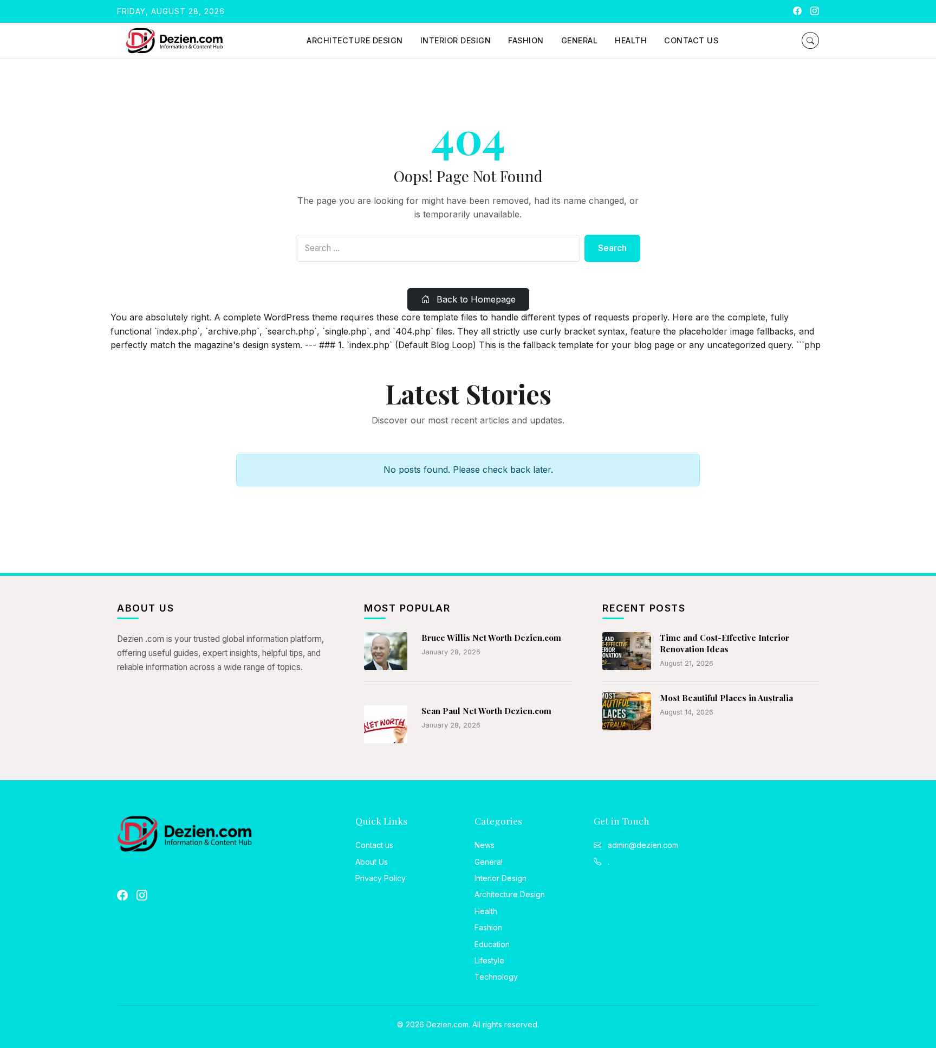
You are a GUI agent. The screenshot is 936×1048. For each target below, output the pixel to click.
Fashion (526, 40)
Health (631, 40)
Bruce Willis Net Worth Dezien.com (491, 637)
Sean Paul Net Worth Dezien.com (486, 710)
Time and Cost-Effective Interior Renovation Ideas (724, 643)
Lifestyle (489, 960)
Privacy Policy (380, 878)
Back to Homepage (475, 299)
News (484, 845)
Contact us (691, 40)
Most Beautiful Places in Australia (726, 697)
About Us (371, 861)
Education (492, 944)
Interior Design (455, 40)
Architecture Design (355, 40)
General (579, 40)
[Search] (810, 40)
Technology (496, 976)
